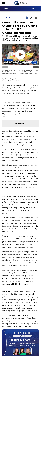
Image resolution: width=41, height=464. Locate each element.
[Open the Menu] (3, 2)
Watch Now (35, 3)
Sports (6, 17)
